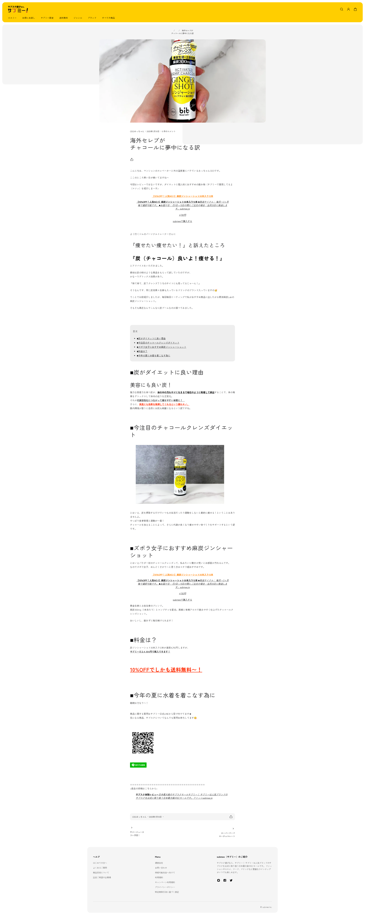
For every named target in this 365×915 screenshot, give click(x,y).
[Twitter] (231, 880)
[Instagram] (218, 880)
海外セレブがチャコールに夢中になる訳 (182, 32)
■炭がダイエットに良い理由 (151, 338)
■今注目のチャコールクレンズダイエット (158, 342)
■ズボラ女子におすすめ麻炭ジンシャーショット (161, 347)
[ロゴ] (18, 9)
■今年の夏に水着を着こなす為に (153, 355)
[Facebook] (225, 880)
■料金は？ (142, 351)
